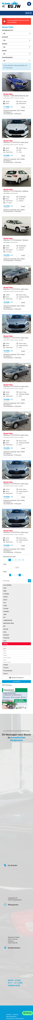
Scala (4, 659)
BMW (4, 591)
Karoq (4, 653)
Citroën (6, 594)
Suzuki (5, 664)
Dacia (5, 599)
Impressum (15, 1014)
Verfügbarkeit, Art (7, 30)
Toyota (5, 667)
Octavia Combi (7, 657)
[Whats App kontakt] (27, 1013)
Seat (5, 641)
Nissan (5, 629)
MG (4, 626)
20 (12, 560)
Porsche (6, 638)
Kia (4, 617)
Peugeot (6, 635)
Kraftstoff (5, 37)
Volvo (5, 673)
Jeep (5, 614)
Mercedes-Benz (8, 623)
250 (23, 560)
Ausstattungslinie (7, 57)
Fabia (4, 648)
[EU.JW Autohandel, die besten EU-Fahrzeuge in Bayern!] (11, 5)
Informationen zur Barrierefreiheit (15, 1018)
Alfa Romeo (7, 585)
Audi (4, 588)
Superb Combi (6, 662)
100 (19, 560)
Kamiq (5, 650)
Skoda (5, 643)
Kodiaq (5, 655)
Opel (5, 632)
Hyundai (6, 611)
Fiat (4, 602)
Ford (5, 605)
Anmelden (8, 1014)
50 (15, 560)
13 (22, 575)
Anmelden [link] (17, 681)
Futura (5, 608)
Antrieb (4, 50)
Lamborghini (7, 620)
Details (23, 107)
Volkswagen (7, 670)
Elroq (4, 646)
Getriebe (4, 44)
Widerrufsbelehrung (11, 1016)
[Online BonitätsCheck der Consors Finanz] (14, 698)
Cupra (5, 596)
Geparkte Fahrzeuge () (17, 677)
